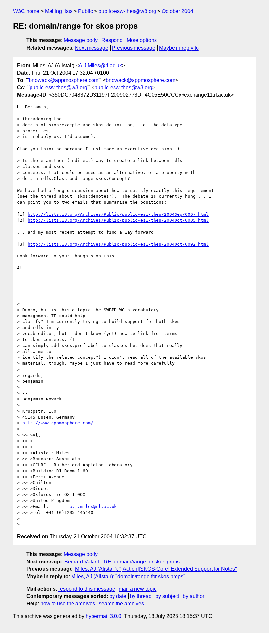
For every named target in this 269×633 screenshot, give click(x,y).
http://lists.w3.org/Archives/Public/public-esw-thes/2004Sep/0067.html (118, 214)
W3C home (26, 11)
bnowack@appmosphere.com (140, 80)
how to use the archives (67, 603)
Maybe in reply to (179, 48)
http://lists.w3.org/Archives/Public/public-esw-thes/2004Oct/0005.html (118, 220)
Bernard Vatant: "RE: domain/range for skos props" (123, 561)
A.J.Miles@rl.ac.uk (100, 65)
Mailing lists (58, 11)
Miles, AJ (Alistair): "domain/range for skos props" (128, 576)
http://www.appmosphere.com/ (57, 422)
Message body (81, 40)
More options (142, 40)
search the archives (121, 603)
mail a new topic (137, 589)
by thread (141, 596)
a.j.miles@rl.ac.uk (93, 506)
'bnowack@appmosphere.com (63, 80)
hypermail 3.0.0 (103, 616)
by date (117, 596)
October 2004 (177, 11)
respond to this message (86, 589)
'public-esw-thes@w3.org (58, 87)
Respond (112, 40)
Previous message (133, 48)
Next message (91, 48)
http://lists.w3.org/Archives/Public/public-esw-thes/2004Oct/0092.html (118, 244)
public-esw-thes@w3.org (127, 11)
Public (85, 11)
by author (193, 596)
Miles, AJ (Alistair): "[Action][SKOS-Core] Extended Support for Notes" (156, 569)
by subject (167, 596)
